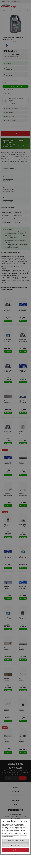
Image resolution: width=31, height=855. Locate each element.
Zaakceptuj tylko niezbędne (15, 840)
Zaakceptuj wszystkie (15, 850)
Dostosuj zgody (15, 845)
